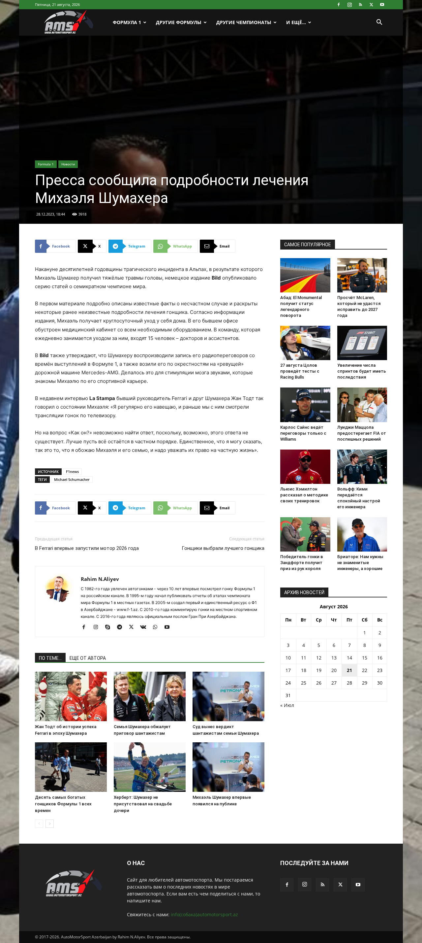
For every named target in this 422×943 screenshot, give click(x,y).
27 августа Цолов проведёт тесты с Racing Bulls (299, 371)
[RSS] (360, 4)
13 (334, 658)
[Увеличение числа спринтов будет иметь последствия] (362, 343)
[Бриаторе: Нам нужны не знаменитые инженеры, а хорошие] (362, 534)
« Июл (287, 705)
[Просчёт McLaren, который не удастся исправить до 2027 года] (362, 275)
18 (303, 670)
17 (288, 670)
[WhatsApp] (157, 627)
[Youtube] (382, 4)
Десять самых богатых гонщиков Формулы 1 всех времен (63, 804)
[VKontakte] (145, 627)
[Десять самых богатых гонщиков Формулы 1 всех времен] (71, 767)
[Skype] (110, 627)
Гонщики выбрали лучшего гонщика (223, 548)
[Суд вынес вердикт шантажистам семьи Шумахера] (228, 696)
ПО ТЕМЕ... (50, 658)
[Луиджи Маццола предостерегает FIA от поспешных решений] (362, 404)
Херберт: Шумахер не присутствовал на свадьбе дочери (143, 804)
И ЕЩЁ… (296, 22)
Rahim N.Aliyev (100, 579)
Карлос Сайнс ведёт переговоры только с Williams (303, 433)
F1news (72, 471)
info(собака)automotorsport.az (204, 914)
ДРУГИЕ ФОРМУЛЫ (178, 22)
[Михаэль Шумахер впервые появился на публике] (228, 767)
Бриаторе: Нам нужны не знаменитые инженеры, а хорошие (360, 562)
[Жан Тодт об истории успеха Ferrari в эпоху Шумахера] (71, 696)
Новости (68, 164)
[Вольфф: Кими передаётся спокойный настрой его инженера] (362, 467)
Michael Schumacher (72, 479)
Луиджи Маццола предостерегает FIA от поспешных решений (361, 433)
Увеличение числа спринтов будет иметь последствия (361, 371)
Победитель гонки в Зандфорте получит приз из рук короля (301, 562)
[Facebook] (339, 4)
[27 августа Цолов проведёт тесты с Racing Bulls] (305, 343)
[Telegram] (121, 627)
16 (379, 658)
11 (303, 658)
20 (334, 670)
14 (349, 658)
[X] (371, 4)
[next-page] (49, 824)
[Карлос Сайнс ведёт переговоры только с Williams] (305, 404)
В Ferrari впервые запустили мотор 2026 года (87, 548)
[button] (379, 23)
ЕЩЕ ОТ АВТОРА (88, 658)
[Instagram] (349, 4)
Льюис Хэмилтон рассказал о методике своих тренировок (304, 495)
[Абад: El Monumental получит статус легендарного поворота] (305, 275)
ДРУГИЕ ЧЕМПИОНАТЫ (243, 22)
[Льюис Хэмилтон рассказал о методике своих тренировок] (305, 467)
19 (318, 670)
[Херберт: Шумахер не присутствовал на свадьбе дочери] (150, 767)
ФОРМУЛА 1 (127, 22)
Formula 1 (46, 164)
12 (318, 658)
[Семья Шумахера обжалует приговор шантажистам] (150, 696)
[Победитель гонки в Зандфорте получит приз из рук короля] (305, 534)
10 (288, 658)
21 (349, 670)
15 (364, 658)
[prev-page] (39, 824)
